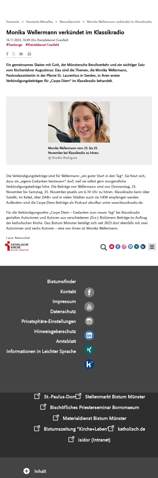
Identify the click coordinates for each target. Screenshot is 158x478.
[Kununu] (89, 364)
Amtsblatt (66, 341)
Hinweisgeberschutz (55, 331)
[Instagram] (89, 321)
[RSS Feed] (89, 379)
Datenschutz (63, 311)
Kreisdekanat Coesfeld (43, 45)
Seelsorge (15, 45)
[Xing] (89, 350)
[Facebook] (89, 292)
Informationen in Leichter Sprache (41, 351)
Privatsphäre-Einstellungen (48, 321)
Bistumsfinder (61, 281)
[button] (9, 54)
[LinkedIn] (89, 335)
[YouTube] (89, 307)
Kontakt (68, 291)
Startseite (12, 22)
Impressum (64, 301)
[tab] (79, 466)
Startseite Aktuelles (39, 22)
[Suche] (103, 248)
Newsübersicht (70, 22)
